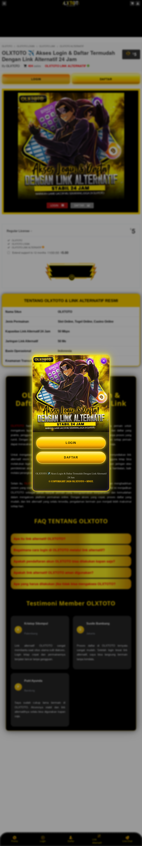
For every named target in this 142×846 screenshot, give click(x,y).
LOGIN (71, 442)
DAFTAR (71, 457)
